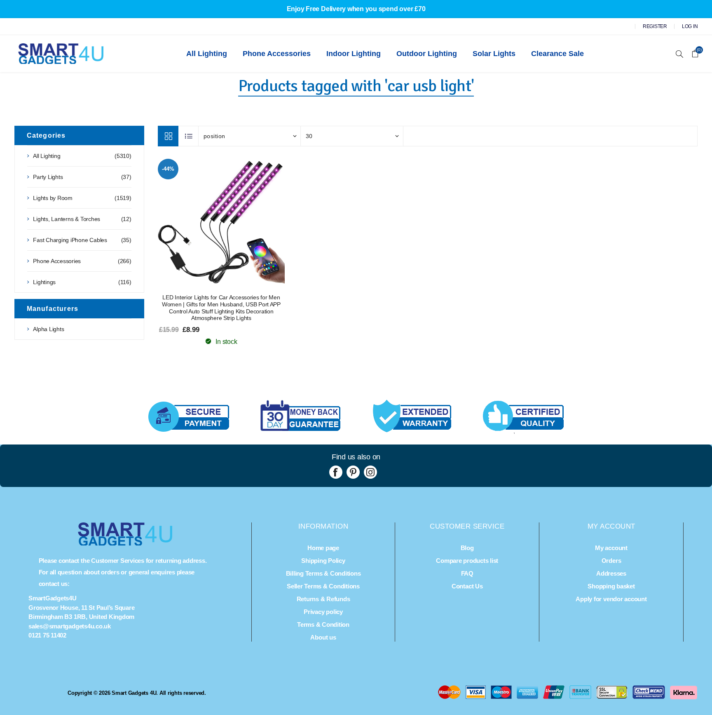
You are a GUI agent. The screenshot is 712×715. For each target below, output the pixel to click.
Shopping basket (611, 586)
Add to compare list (221, 222)
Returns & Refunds (323, 598)
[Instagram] (370, 472)
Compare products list (467, 560)
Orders (611, 560)
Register (655, 26)
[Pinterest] (353, 472)
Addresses (611, 573)
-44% (168, 169)
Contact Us (467, 586)
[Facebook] (335, 472)
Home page (323, 547)
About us (323, 637)
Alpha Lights (48, 329)
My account (611, 547)
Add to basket (238, 222)
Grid (168, 136)
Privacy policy (323, 611)
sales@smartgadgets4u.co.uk (69, 626)
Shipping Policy (323, 560)
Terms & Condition (323, 624)
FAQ (467, 573)
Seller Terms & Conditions (323, 586)
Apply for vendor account (611, 598)
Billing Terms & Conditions (323, 573)
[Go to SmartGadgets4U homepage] (125, 543)
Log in (690, 26)
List (188, 136)
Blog (467, 547)
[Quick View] (205, 222)
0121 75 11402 (47, 635)
